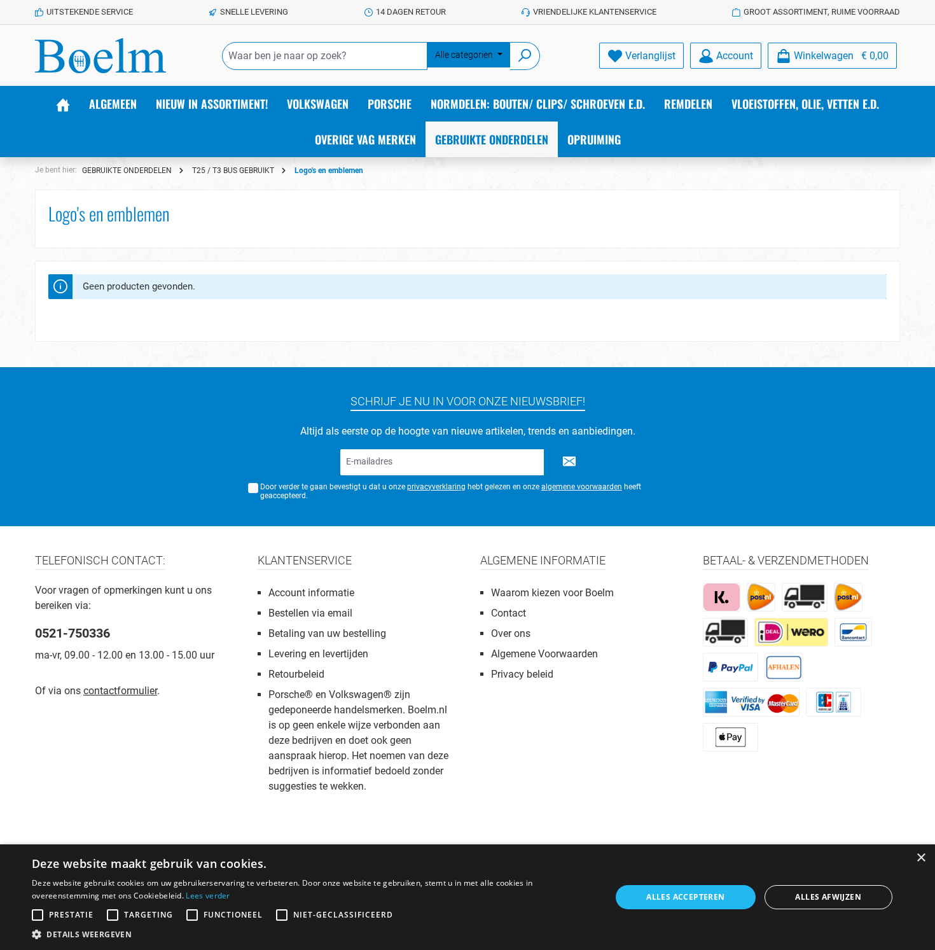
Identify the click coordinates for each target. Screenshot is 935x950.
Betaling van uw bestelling (327, 633)
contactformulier (120, 691)
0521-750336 (72, 633)
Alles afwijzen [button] (828, 896)
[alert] (467, 897)
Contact (508, 613)
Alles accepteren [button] (685, 896)
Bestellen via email (310, 613)
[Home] (63, 104)
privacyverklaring (436, 486)
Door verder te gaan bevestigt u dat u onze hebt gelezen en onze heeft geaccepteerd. (450, 491)
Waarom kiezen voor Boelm (552, 593)
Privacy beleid (522, 674)
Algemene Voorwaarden (544, 654)
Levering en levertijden (318, 654)
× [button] (920, 858)
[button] (313, 934)
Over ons (510, 633)
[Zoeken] (525, 56)
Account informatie (311, 593)
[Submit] (569, 462)
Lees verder (208, 895)
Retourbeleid (296, 674)
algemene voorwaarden (581, 486)
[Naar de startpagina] (100, 55)
